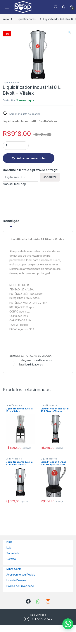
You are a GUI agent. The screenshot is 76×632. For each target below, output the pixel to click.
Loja (8, 547)
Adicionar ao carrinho (31, 158)
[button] (69, 32)
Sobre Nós (12, 553)
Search (56, 7)
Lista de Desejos (16, 580)
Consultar (49, 177)
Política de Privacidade (20, 585)
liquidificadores (34, 364)
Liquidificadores (26, 19)
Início (6, 19)
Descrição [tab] (11, 221)
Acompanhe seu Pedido (20, 574)
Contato (11, 558)
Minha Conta (13, 568)
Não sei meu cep (14, 184)
